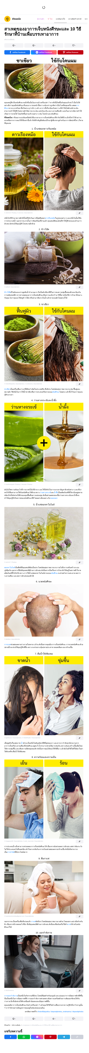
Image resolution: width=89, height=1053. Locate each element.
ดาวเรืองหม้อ (50, 218)
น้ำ (22, 743)
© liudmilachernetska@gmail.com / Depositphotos (19, 916)
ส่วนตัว (41, 19)
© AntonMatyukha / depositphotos (14, 384)
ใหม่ (51, 19)
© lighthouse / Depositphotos (12, 738)
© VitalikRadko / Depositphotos (31, 738)
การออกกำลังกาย (11, 996)
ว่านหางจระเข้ (45, 492)
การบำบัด (10, 852)
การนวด (7, 644)
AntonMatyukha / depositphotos (50, 1011)
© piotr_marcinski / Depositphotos (33, 841)
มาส (69, 924)
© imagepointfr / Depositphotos (13, 841)
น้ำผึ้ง (56, 492)
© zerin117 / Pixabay (10, 562)
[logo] (12, 19)
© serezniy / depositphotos (25, 213)
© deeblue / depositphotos (12, 639)
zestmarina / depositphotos (73, 1011)
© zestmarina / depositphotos (33, 384)
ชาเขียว (7, 389)
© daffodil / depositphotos (11, 287)
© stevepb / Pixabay (26, 484)
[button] (13, 45)
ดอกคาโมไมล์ (9, 567)
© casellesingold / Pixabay (12, 484)
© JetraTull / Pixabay (10, 213)
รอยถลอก (54, 498)
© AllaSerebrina (9, 990)
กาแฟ (33, 921)
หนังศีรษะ (55, 392)
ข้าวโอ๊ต (7, 292)
